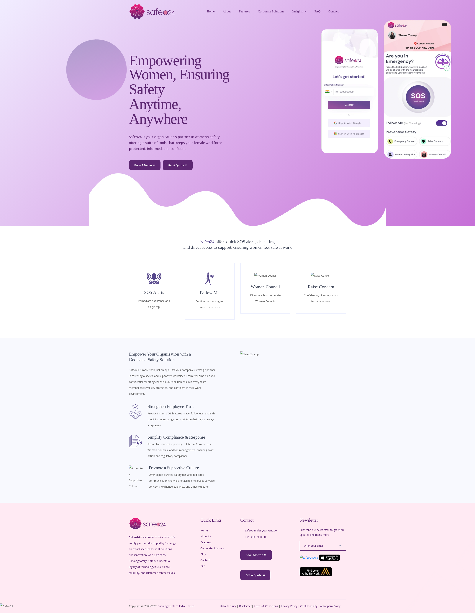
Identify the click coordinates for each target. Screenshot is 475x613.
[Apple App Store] (329, 557)
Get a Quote (176, 165)
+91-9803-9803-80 (256, 537)
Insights (297, 11)
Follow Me (210, 292)
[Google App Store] (309, 557)
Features (244, 11)
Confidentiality (309, 606)
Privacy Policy (289, 606)
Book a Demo (143, 165)
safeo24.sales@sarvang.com (262, 530)
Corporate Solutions (271, 11)
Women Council (265, 286)
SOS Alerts (154, 292)
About (227, 11)
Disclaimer (245, 606)
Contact (333, 11)
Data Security (228, 606)
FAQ (317, 11)
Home (211, 11)
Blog (203, 554)
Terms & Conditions (266, 606)
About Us (206, 536)
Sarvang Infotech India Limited (176, 606)
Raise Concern (321, 286)
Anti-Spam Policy (330, 606)
